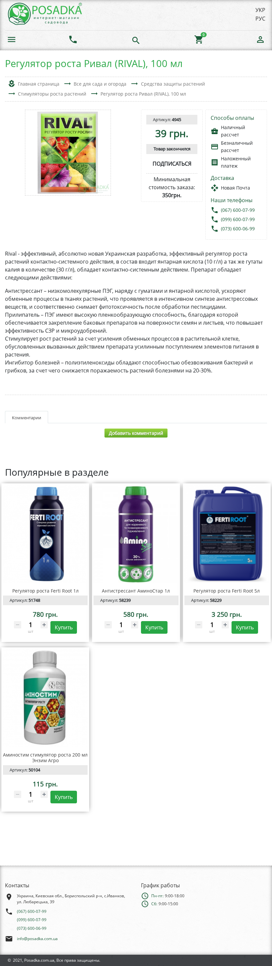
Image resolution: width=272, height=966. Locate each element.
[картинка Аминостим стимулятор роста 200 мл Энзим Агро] (45, 698)
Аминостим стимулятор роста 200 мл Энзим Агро (45, 758)
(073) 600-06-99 (238, 228)
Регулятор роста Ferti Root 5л (226, 591)
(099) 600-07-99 (238, 219)
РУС (260, 18)
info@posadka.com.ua (37, 938)
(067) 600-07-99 (238, 210)
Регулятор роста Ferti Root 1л (45, 591)
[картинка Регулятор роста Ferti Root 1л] (45, 534)
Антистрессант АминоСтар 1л (136, 591)
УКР (260, 10)
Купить (64, 627)
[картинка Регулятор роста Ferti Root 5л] (226, 534)
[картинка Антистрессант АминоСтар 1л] (136, 534)
